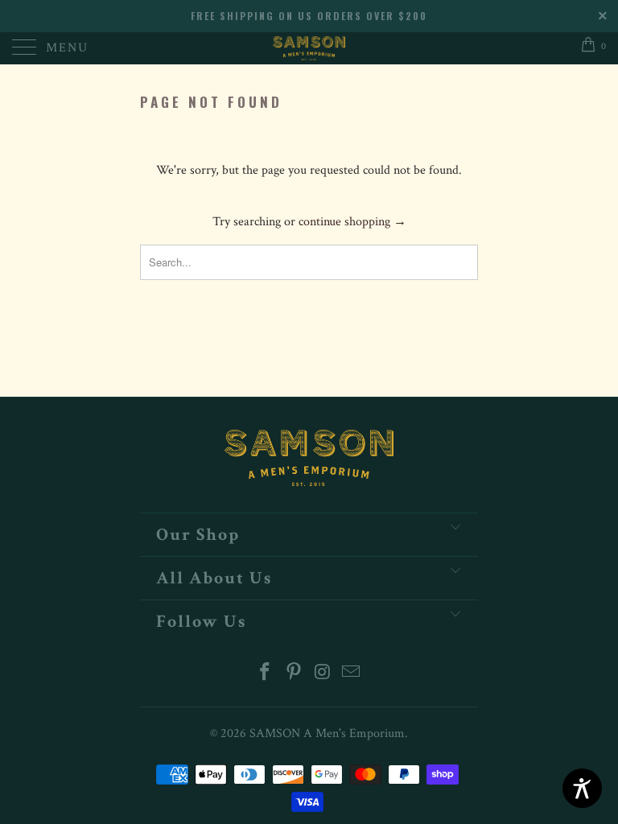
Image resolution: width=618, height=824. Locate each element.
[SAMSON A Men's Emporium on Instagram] (323, 674)
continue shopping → (352, 221)
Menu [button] (67, 47)
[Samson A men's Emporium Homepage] (309, 48)
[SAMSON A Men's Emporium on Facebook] (265, 674)
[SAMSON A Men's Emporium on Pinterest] (294, 674)
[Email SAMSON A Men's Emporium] (352, 674)
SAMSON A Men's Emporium (327, 733)
